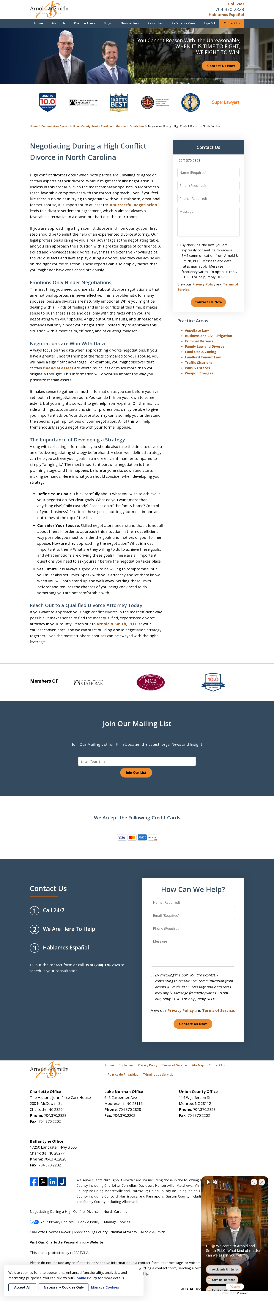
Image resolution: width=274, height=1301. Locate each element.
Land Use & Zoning (200, 351)
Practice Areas (84, 23)
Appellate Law (197, 330)
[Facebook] (34, 1181)
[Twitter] (43, 1181)
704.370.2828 (229, 9)
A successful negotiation (133, 204)
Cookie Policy (88, 1222)
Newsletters (130, 23)
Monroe (121, 126)
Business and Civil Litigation (208, 335)
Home (38, 23)
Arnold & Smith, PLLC (117, 623)
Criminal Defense (199, 341)
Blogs (108, 23)
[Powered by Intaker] (242, 1293)
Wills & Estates (197, 368)
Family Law (137, 126)
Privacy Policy (203, 284)
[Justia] (62, 1181)
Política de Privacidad (123, 1074)
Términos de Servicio (158, 1074)
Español (209, 23)
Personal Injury (76, 1242)
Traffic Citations (198, 362)
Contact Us (232, 23)
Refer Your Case (183, 23)
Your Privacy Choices (57, 1222)
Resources (155, 23)
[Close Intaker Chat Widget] (262, 1182)
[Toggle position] (254, 1182)
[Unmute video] (208, 1182)
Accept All (22, 1287)
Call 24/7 (236, 3)
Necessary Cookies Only (64, 1287)
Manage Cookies (117, 1222)
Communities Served (55, 126)
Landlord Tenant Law (203, 357)
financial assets (58, 368)
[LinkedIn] (52, 1181)
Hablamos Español (226, 14)
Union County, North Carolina (92, 126)
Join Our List (136, 772)
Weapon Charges (199, 373)
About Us (58, 23)
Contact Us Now (221, 65)
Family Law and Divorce (204, 346)
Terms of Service (218, 1010)
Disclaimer (126, 1065)
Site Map (197, 1065)
